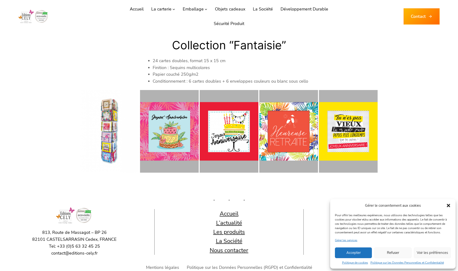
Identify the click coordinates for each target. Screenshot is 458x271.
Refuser (393, 252)
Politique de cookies (355, 263)
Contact (418, 16)
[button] (448, 205)
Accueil (229, 213)
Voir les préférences (432, 252)
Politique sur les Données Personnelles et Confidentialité (407, 263)
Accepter (353, 252)
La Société (229, 241)
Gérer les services (346, 240)
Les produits (229, 232)
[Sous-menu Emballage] (206, 9)
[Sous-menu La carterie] (173, 9)
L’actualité (229, 223)
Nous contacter (229, 250)
